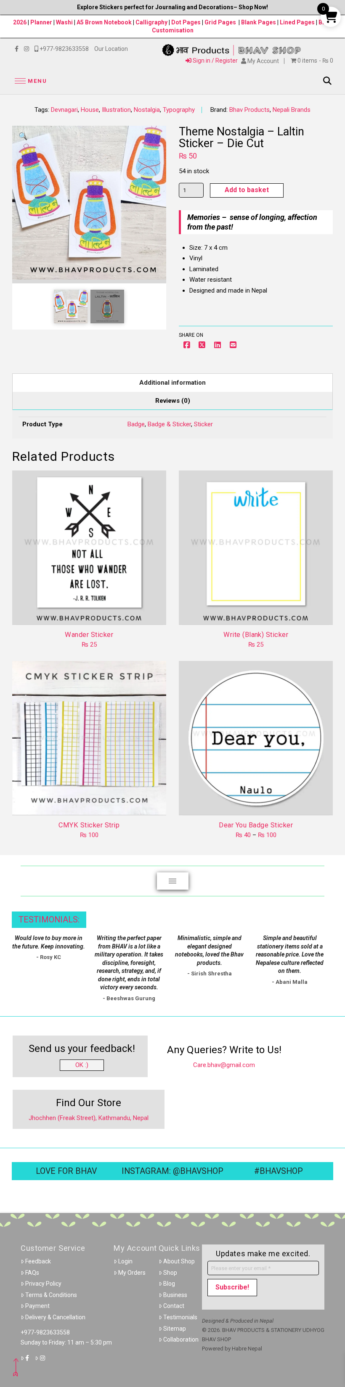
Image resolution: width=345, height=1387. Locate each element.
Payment (37, 1305)
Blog (169, 1283)
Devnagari (64, 110)
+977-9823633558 (45, 1332)
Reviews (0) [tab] (172, 400)
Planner (41, 22)
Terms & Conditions (51, 1295)
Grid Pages (220, 22)
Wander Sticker (89, 635)
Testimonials (180, 1317)
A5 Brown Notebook (105, 22)
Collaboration (181, 1339)
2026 (20, 22)
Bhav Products (249, 110)
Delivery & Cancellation (55, 1317)
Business (175, 1295)
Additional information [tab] (172, 382)
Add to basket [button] (92, 610)
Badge (136, 424)
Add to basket (247, 190)
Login (125, 1261)
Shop (170, 1272)
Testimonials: (49, 920)
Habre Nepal (247, 1348)
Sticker (203, 424)
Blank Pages (258, 22)
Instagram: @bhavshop (172, 1171)
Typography (179, 110)
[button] (29, 81)
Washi (64, 22)
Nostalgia (147, 110)
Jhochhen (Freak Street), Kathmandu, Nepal (89, 1118)
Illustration (116, 110)
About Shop (179, 1261)
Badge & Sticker (169, 424)
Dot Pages (186, 22)
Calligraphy (152, 22)
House (90, 110)
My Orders (132, 1272)
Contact (173, 1305)
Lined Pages (298, 22)
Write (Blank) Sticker (255, 635)
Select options (258, 801)
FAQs (32, 1272)
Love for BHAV (66, 1171)
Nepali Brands (291, 110)
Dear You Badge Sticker (256, 825)
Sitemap (174, 1328)
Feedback (38, 1261)
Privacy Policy (43, 1283)
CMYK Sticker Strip (88, 825)
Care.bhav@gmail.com (224, 1065)
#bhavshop (278, 1171)
